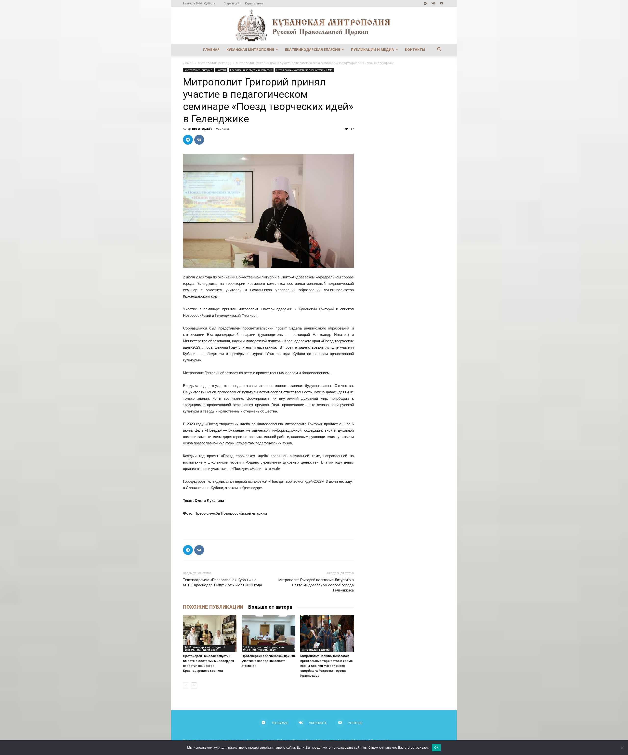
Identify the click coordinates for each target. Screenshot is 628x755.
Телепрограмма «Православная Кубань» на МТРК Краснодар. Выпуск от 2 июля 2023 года (222, 582)
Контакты (415, 49)
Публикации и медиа (372, 49)
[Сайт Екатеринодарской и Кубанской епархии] (314, 25)
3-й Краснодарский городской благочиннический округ (204, 648)
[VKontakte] (433, 3)
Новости (221, 70)
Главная (211, 49)
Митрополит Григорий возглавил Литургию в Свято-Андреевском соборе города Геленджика (316, 585)
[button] (439, 50)
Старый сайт (232, 3)
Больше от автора (270, 607)
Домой (188, 63)
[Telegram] (425, 3)
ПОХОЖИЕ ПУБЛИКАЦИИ (213, 607)
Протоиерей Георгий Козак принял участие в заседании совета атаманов (268, 661)
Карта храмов (254, 3)
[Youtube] (441, 3)
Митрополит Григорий (214, 63)
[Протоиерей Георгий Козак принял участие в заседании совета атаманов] (268, 633)
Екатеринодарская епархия (312, 49)
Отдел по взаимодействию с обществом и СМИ (304, 70)
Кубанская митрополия (250, 49)
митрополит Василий (316, 649)
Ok (436, 747)
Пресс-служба (202, 128)
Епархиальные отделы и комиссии (251, 70)
